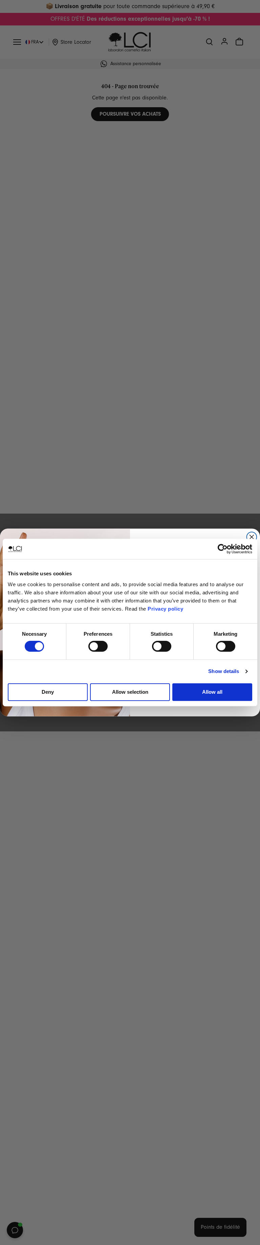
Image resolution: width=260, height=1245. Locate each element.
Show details (223, 671)
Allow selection (130, 692)
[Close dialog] (252, 537)
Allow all (212, 692)
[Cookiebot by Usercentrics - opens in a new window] (222, 549)
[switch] (98, 646)
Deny (48, 692)
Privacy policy (165, 609)
